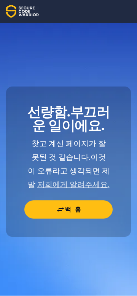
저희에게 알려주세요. (73, 184)
